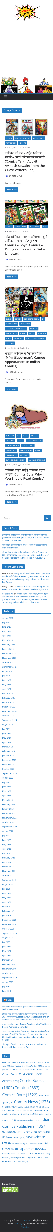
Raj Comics (42, 334)
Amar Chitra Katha (11, 1062)
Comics (9, 138)
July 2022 (6, 835)
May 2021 (6, 897)
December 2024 (9, 706)
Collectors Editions (38, 1069)
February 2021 (8, 911)
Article (45, 1062)
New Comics (16, 1137)
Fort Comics (10, 143)
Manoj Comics (11, 334)
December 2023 (9, 760)
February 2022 (8, 857)
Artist (25, 436)
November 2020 (9, 924)
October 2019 (8, 973)
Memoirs (22, 143)
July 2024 (6, 729)
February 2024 (8, 751)
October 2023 (8, 769)
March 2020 (7, 960)
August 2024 (7, 724)
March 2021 (7, 906)
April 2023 (6, 795)
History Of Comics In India (16, 329)
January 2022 (8, 862)
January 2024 (8, 755)
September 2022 (9, 826)
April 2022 (6, 849)
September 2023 (9, 773)
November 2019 (9, 968)
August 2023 (7, 778)
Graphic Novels (26, 450)
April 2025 (6, 689)
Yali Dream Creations (37, 460)
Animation (10, 436)
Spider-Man (18, 338)
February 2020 (8, 964)
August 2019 (7, 982)
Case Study (10, 441)
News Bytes (25, 1143)
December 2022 (9, 813)
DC (43, 319)
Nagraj (31, 334)
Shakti (8, 338)
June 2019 (6, 991)
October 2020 (8, 928)
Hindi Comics (29, 1114)
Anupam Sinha (31, 1062)
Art (18, 436)
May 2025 (6, 684)
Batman (8, 319)
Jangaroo (33, 329)
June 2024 (6, 733)
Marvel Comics (21, 1132)
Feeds (9, 999)
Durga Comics (38, 138)
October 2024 (8, 715)
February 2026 (8, 644)
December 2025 (9, 653)
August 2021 (7, 884)
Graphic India (11, 450)
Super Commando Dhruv (35, 338)
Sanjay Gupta (22, 1157)
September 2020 (9, 933)
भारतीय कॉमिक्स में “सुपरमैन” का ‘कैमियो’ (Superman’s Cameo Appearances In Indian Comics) (25, 359)
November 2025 (9, 658)
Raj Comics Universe (37, 1153)
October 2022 (8, 822)
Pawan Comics (11, 455)
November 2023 (9, 764)
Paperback (37, 1144)
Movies (36, 1132)
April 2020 (6, 955)
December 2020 (9, 920)
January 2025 (8, 702)
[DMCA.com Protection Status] (10, 1188)
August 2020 (7, 937)
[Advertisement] (26, 51)
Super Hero (22, 1162)
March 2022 (7, 853)
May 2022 (6, 844)
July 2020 (6, 942)
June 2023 (6, 786)
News (45, 227)
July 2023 (6, 782)
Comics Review (11, 1106)
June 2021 (6, 893)
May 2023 (6, 791)
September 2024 (9, 720)
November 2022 (9, 817)
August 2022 (7, 831)
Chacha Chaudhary (18, 1069)
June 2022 (6, 840)
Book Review (34, 1066)
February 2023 (8, 804)
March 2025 (7, 693)
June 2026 (6, 627)
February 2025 (8, 698)
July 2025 (6, 675)
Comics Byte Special (22, 138)
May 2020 (6, 951)
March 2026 (7, 640)
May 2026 (6, 631)
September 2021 (9, 880)
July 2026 (6, 622)
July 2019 (6, 986)
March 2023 (7, 800)
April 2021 (6, 902)
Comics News (32, 1101)
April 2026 (6, 635)
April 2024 (6, 742)
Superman (10, 343)
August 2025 (7, 671)
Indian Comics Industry (28, 1120)
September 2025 (9, 667)
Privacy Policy (8, 1184)
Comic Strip (26, 1107)
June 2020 (6, 946)
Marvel (23, 334)
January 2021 (8, 915)
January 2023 (8, 809)
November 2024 (9, 711)
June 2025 (6, 680)
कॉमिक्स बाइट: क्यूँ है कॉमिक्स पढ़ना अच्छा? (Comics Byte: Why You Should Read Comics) (25, 474)
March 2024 (7, 746)
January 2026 (8, 649)
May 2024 (6, 738)
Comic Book (13, 1074)
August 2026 (7, 618)
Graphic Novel (40, 1110)
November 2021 (9, 871)
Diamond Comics (12, 445)
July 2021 (6, 889)
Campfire (34, 436)
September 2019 (9, 977)
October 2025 (8, 662)
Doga (28, 1110)
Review (8, 1157)
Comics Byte (25, 148)
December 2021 (9, 866)
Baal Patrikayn (18, 1066)
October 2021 (8, 875)
